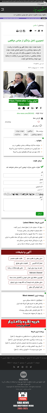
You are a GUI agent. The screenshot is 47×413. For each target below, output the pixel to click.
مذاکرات (17, 134)
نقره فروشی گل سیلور (35, 287)
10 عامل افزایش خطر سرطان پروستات (30, 310)
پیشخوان (41, 25)
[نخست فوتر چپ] (23, 400)
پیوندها (22, 358)
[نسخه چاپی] (17, 31)
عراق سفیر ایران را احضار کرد (33, 307)
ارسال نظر (36, 126)
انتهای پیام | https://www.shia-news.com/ (23, 102)
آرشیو (28, 358)
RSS (9, 363)
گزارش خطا (36, 118)
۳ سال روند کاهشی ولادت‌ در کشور (29, 346)
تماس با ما (36, 358)
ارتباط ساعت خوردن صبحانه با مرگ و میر (30, 244)
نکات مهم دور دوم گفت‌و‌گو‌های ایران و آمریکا (26, 152)
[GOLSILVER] (23, 323)
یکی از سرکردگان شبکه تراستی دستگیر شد (29, 240)
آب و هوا (14, 358)
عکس (35, 25)
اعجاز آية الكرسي (37, 263)
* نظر (41, 197)
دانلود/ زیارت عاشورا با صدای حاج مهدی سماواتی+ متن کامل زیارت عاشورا (23, 15)
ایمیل (41, 179)
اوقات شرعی (6, 358)
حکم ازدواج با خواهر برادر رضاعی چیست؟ (29, 230)
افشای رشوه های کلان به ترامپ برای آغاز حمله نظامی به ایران (23, 237)
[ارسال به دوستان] (21, 31)
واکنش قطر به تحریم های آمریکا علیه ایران (29, 303)
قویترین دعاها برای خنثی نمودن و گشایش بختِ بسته (26, 277)
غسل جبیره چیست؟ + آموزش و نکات (28, 349)
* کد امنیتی (39, 186)
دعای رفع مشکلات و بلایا (15, 268)
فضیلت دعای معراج (22, 263)
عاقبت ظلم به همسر (16, 258)
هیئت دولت (20, 131)
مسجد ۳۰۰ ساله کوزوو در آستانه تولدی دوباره (28, 234)
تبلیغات (37, 363)
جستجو (22, 363)
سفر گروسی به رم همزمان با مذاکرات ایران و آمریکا (24, 148)
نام (42, 172)
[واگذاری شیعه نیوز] (23, 18)
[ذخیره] (24, 31)
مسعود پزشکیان (36, 134)
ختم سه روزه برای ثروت (34, 268)
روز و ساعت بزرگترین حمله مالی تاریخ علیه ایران (25, 339)
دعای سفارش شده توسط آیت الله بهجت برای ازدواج (26, 282)
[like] (23, 122)
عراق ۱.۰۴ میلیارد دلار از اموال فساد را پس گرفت (28, 227)
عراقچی (30, 131)
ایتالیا (25, 134)
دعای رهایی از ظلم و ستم (34, 258)
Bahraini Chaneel (36, 273)
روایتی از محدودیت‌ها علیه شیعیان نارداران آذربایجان (23, 343)
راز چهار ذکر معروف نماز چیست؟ (32, 313)
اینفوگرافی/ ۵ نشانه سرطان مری (32, 300)
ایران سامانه (19, 389)
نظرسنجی (30, 363)
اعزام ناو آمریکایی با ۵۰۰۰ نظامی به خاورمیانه (26, 336)
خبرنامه (15, 363)
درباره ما (44, 358)
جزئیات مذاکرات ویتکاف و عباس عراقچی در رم (26, 145)
